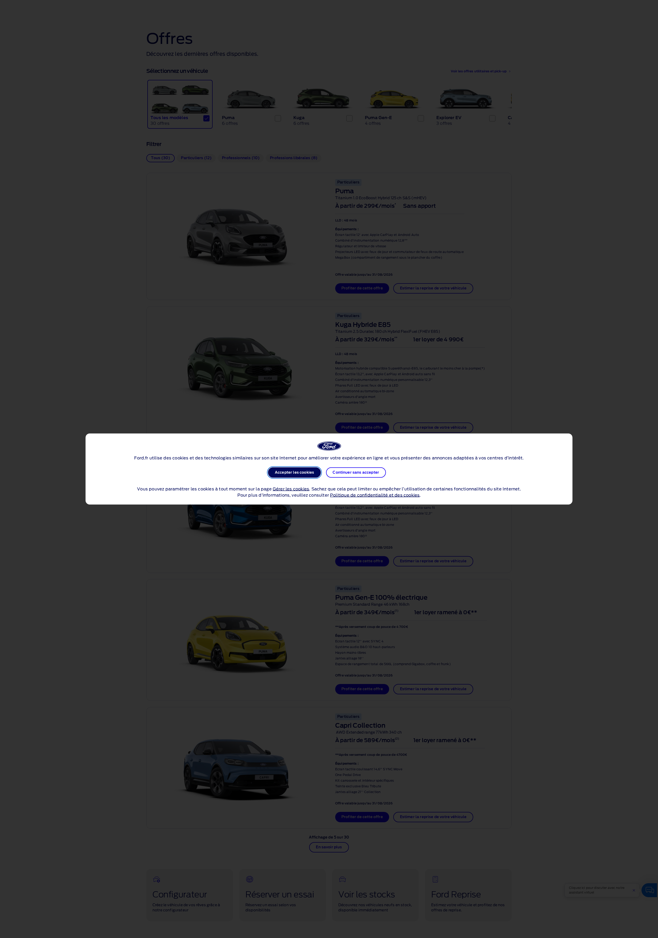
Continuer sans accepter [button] (356, 472)
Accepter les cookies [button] (294, 472)
